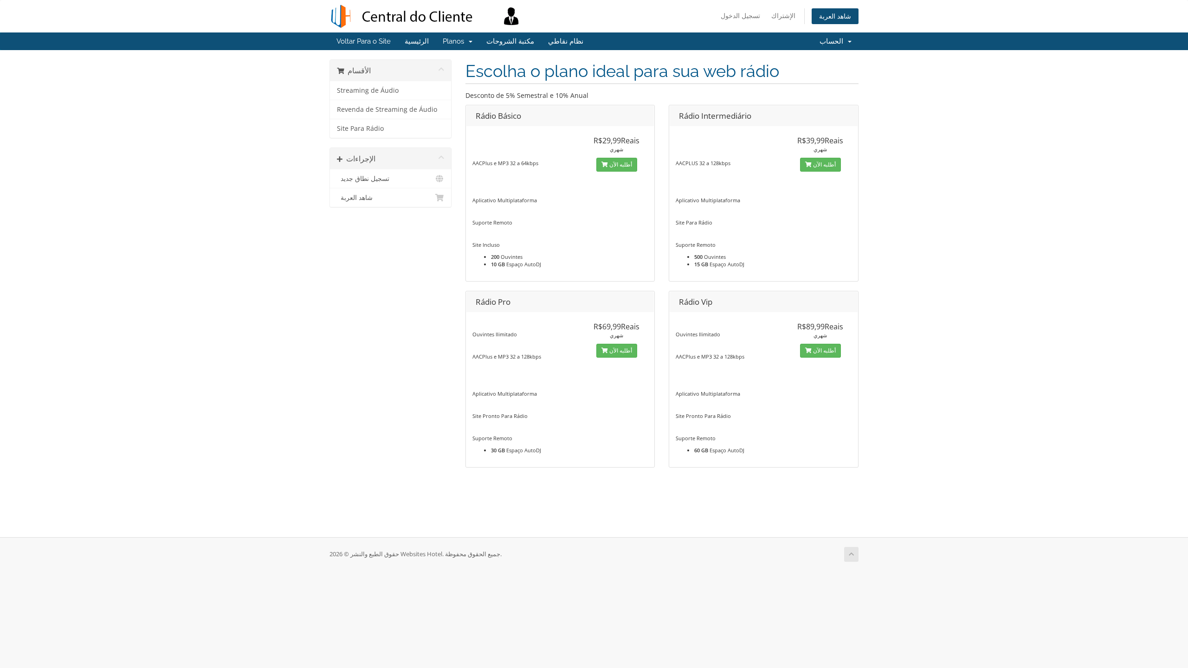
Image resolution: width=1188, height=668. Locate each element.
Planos (455, 41)
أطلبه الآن (620, 164)
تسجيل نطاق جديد (363, 178)
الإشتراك (783, 15)
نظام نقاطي (565, 41)
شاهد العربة (835, 16)
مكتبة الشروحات (510, 41)
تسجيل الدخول (740, 15)
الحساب (833, 41)
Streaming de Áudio (368, 90)
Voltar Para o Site (363, 41)
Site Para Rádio (360, 128)
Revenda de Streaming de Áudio (387, 109)
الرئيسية (417, 41)
